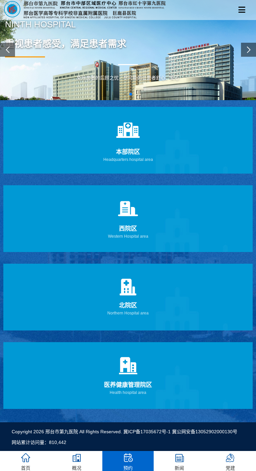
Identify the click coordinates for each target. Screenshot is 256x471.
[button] (125, 94)
